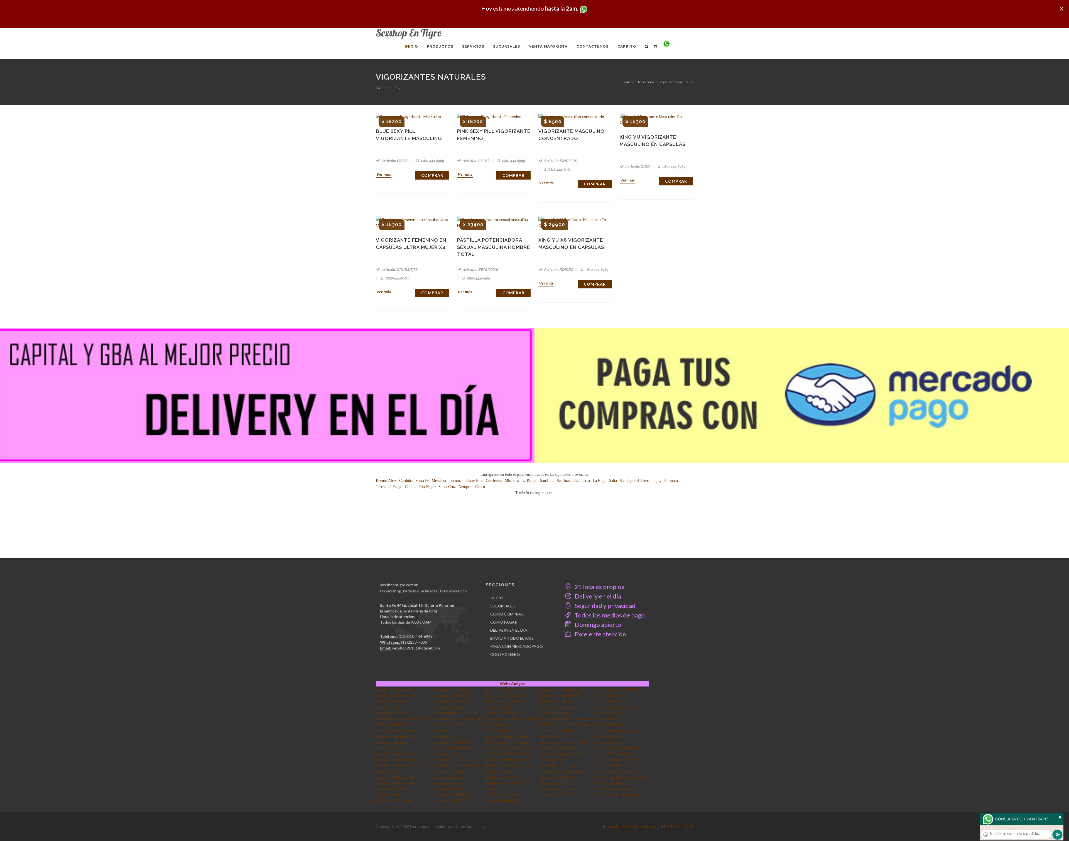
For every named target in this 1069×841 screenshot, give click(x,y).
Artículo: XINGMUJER (399, 269)
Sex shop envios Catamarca (618, 759)
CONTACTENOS (505, 654)
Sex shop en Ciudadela (613, 788)
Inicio (628, 82)
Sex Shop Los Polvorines (506, 742)
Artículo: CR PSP (475, 160)
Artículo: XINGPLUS (560, 160)
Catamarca (581, 481)
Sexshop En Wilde (500, 712)
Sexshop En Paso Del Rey (561, 695)
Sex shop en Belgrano (394, 800)
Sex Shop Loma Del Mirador (563, 742)
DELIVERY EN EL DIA (508, 630)
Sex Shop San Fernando (396, 736)
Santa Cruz (447, 487)
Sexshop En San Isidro (449, 689)
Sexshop (492, 788)
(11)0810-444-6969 (416, 636)
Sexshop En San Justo (395, 689)
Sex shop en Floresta (503, 783)
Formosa (671, 481)
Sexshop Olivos (443, 753)
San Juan (564, 481)
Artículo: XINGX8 (558, 269)
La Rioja (599, 481)
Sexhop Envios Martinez (396, 724)
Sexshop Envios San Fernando (456, 718)
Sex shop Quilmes (446, 736)
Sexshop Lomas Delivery (451, 742)
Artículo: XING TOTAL (480, 269)
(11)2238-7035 (414, 642)
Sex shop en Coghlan (558, 788)
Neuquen (465, 487)
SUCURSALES (502, 606)
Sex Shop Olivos (608, 736)
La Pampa (529, 481)
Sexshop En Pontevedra (506, 695)
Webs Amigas (512, 683)
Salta (613, 481)
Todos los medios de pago (609, 615)
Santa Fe (422, 481)
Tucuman (456, 481)
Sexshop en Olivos (392, 701)
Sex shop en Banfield (448, 800)
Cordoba (406, 481)
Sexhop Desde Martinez (615, 724)
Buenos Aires (386, 481)
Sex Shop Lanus (389, 748)
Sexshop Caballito (609, 712)
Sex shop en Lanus (446, 783)
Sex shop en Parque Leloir (398, 777)
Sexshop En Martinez (558, 707)
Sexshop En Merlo (500, 707)
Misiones (512, 481)
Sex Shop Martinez (392, 742)
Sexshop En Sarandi (611, 695)
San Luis (547, 481)
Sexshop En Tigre (391, 707)
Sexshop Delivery (555, 712)
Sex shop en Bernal (501, 794)
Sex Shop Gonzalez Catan (507, 753)
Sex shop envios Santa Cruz (400, 759)
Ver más (383, 174)
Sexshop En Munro (556, 701)
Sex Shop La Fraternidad (451, 748)
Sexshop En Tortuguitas (615, 707)
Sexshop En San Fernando (562, 689)
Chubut (410, 487)
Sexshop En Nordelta (448, 701)
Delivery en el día (597, 596)
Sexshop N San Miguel (559, 748)
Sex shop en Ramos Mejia (452, 771)
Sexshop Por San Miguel (615, 753)
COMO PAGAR (503, 622)
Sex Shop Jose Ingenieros (616, 748)
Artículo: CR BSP (394, 160)
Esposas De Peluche (557, 794)
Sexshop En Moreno (447, 707)
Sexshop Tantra (389, 771)
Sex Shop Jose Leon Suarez (508, 748)
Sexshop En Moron (610, 701)
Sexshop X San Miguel (395, 783)
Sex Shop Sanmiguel (502, 730)
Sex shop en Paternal (612, 771)
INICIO (496, 597)
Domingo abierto (597, 624)
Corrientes (494, 481)
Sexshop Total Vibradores (562, 771)
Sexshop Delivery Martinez (453, 712)
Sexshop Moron (607, 742)
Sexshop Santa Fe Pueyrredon (456, 765)
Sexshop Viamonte (446, 777)
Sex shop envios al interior (398, 765)
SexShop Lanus (498, 724)
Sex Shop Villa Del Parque (398, 730)
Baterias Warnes (390, 794)
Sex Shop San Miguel (557, 730)
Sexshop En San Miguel (396, 695)
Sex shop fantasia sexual (561, 753)
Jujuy (657, 481)
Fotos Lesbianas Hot (503, 800)
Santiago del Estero (635, 481)
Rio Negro (427, 487)
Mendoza (439, 481)
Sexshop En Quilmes (448, 695)
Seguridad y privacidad (604, 605)
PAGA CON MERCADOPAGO (516, 646)
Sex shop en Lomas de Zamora (620, 777)
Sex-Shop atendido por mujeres (403, 718)
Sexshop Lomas (443, 730)
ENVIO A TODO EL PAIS (512, 638)
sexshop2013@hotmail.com (416, 648)
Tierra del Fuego (389, 487)
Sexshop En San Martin (505, 689)
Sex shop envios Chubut (506, 759)
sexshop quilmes (554, 759)
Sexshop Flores (607, 718)
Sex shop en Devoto (447, 788)
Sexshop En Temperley (505, 701)
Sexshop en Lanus (391, 712)
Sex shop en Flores (610, 783)
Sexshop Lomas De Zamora (617, 730)
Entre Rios (474, 481)
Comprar (432, 175)
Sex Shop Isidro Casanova (398, 753)
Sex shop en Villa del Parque (509, 765)
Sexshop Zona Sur (555, 783)
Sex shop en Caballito (449, 794)
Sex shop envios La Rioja (451, 759)
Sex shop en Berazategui (615, 794)
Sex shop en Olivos (501, 777)
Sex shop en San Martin (560, 765)
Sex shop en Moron (556, 777)
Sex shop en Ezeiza (392, 788)
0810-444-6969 (432, 160)
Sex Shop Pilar (552, 736)
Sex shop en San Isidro (613, 765)
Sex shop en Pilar (499, 771)
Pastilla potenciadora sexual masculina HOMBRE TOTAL (493, 247)
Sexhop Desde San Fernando (564, 724)
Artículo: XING (637, 166)
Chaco (480, 487)
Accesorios (646, 82)
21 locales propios (598, 586)
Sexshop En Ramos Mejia (615, 689)
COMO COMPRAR (507, 614)
